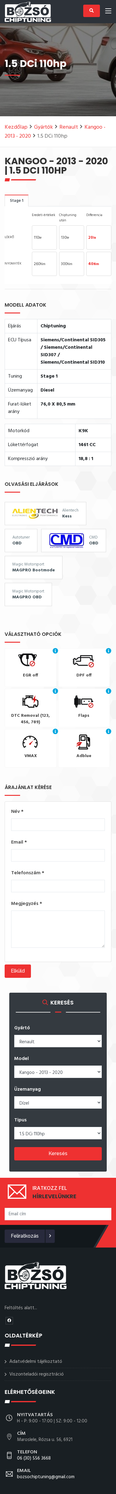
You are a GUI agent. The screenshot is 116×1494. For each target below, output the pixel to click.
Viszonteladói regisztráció (36, 1374)
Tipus (20, 1120)
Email (19, 842)
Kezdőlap (16, 127)
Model (21, 1058)
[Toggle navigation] (108, 12)
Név (17, 811)
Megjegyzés (26, 903)
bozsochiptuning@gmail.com (46, 1474)
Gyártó (22, 1028)
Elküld (18, 971)
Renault (68, 127)
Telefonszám (27, 873)
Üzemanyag (27, 1089)
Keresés (58, 1153)
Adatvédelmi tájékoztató (35, 1362)
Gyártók (43, 127)
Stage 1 (16, 200)
